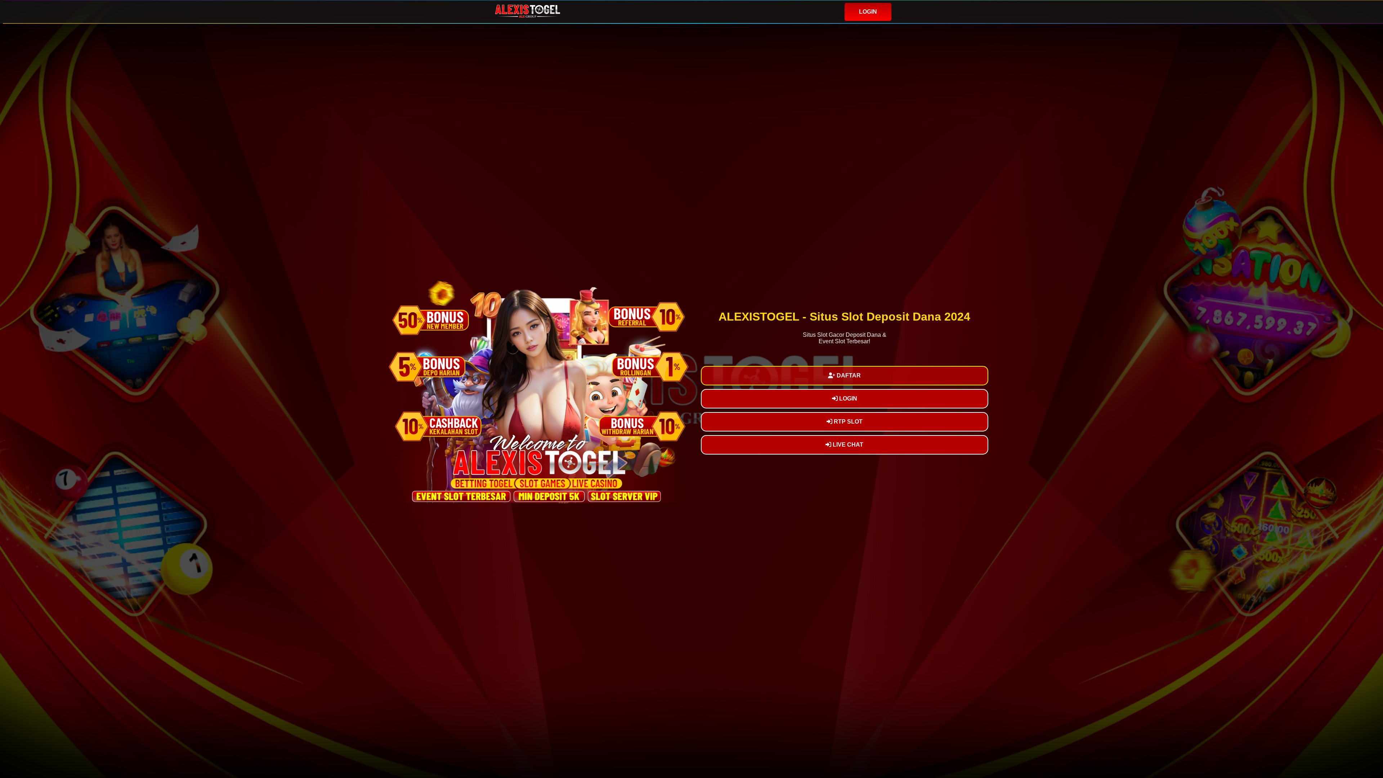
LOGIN (868, 12)
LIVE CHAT (847, 445)
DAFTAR (848, 375)
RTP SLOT (847, 422)
